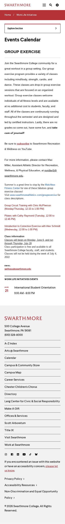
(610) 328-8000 (14, 335)
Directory (11, 394)
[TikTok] (30, 455)
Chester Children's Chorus (21, 387)
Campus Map (13, 372)
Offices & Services (16, 416)
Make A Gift (12, 408)
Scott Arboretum (15, 423)
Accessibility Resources (20, 485)
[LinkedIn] (18, 455)
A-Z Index (11, 343)
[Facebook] (12, 455)
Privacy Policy (14, 479)
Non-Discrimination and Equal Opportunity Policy (31, 494)
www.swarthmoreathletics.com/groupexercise (33, 195)
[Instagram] (7, 455)
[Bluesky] (36, 455)
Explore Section (15, 29)
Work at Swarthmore (17, 445)
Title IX (9, 430)
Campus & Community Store (22, 365)
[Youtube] (24, 455)
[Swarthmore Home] (23, 318)
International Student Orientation (34, 287)
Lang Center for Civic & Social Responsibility (32, 401)
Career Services (14, 379)
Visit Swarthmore (15, 437)
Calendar (10, 358)
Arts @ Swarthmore (16, 350)
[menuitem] (44, 5)
